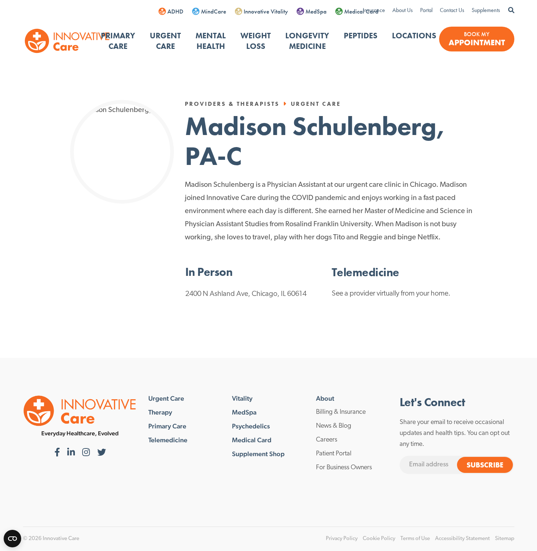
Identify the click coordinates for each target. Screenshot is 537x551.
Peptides (360, 35)
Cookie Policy (379, 539)
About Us (402, 10)
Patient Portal (333, 454)
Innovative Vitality (266, 11)
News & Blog (333, 426)
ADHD (175, 11)
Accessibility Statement (462, 539)
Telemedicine (167, 440)
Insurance (374, 10)
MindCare (213, 11)
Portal (426, 10)
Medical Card (361, 11)
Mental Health (210, 40)
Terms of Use (415, 539)
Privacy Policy (342, 539)
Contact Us (452, 10)
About (325, 398)
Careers (326, 440)
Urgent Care (165, 40)
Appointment (477, 42)
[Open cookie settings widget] (12, 538)
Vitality (242, 398)
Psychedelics (251, 426)
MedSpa (316, 11)
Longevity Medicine (307, 40)
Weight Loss (255, 40)
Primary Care (118, 40)
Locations (414, 35)
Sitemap (504, 539)
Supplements (486, 10)
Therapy (160, 412)
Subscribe (484, 465)
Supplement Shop (258, 454)
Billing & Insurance (341, 412)
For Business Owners (344, 468)
